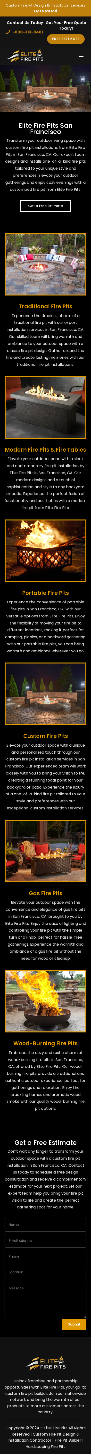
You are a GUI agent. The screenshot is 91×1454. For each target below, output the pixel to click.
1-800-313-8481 (27, 32)
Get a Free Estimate (45, 205)
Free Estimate (66, 38)
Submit (74, 1324)
